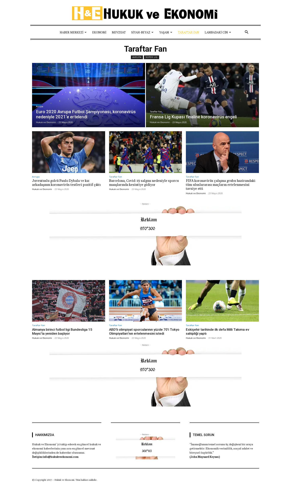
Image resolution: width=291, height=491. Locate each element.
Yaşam (164, 32)
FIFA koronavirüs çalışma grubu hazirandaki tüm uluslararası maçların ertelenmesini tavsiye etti (220, 185)
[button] (246, 32)
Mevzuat (119, 32)
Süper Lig (152, 57)
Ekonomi (99, 32)
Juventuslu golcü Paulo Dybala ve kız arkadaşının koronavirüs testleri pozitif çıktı (66, 183)
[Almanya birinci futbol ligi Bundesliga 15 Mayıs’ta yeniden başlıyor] (68, 301)
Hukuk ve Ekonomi (42, 189)
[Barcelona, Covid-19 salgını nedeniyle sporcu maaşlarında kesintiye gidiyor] (145, 152)
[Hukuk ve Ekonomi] (145, 13)
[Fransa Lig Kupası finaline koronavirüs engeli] (202, 95)
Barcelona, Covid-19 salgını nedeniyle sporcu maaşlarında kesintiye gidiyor (144, 183)
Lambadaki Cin (216, 32)
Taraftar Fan (188, 32)
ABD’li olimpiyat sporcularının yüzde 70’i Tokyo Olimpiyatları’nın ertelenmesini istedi (144, 331)
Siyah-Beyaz (140, 32)
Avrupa (136, 57)
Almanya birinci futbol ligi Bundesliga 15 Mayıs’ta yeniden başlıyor (62, 331)
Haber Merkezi (71, 32)
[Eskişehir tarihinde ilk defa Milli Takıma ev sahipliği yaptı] (222, 301)
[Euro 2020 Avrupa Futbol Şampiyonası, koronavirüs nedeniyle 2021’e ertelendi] (88, 95)
